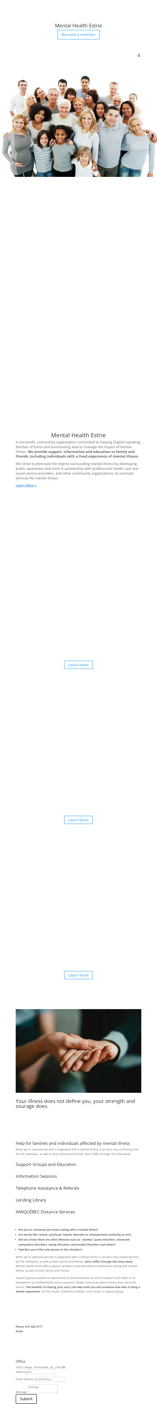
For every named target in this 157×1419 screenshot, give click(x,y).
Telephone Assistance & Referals (47, 1188)
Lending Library (31, 1200)
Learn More (78, 664)
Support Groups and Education (46, 1164)
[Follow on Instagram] (26, 18)
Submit (26, 1398)
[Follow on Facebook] (19, 18)
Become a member (79, 34)
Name (19, 1372)
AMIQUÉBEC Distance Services (45, 1212)
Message (21, 1392)
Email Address (25, 1379)
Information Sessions (36, 1176)
